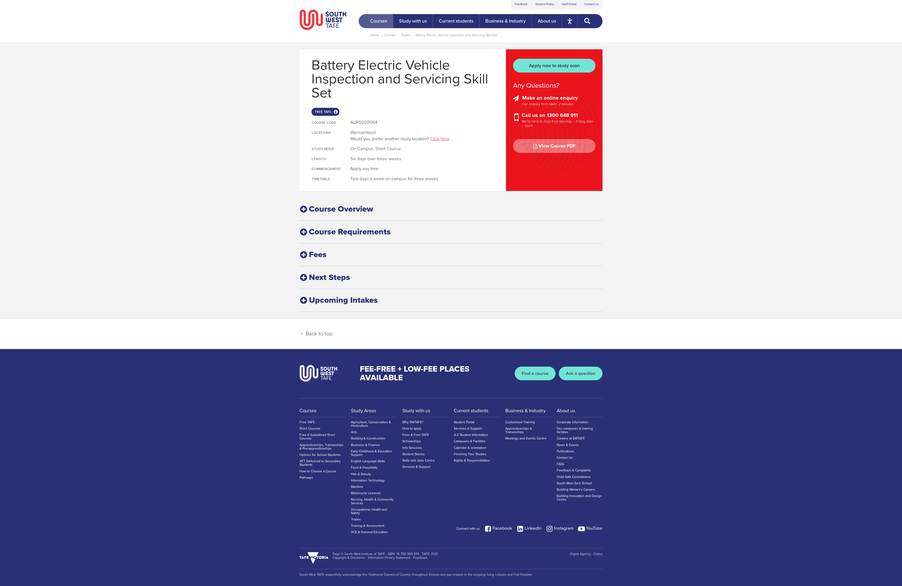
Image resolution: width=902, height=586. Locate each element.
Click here (440, 138)
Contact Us (591, 4)
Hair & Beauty (361, 474)
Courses (390, 35)
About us (566, 411)
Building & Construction (368, 438)
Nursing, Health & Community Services (372, 501)
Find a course (535, 373)
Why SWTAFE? (412, 422)
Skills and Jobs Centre (418, 460)
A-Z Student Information (471, 435)
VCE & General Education (369, 532)
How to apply (411, 429)
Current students (471, 411)
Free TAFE (307, 422)
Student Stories (413, 454)
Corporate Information (572, 422)
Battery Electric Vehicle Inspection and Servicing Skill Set (456, 35)
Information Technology (368, 480)
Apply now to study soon (554, 66)
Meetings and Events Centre (526, 438)
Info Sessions (412, 448)
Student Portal (544, 4)
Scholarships (411, 441)
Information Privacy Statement (389, 558)
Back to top (318, 333)
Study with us (416, 411)
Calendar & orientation (470, 448)
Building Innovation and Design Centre (579, 497)
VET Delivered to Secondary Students (320, 463)
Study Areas (363, 411)
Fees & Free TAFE (415, 435)
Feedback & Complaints (574, 470)
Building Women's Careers (576, 490)
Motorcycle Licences (366, 493)
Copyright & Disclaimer (349, 558)
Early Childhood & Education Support (371, 453)
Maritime (357, 487)
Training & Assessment (367, 526)
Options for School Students (320, 455)
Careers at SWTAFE (571, 438)
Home (374, 35)
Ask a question (580, 373)
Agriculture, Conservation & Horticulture (371, 424)
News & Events (568, 445)
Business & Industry (525, 411)
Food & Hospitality (364, 468)
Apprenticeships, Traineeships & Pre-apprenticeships (321, 446)
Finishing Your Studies (470, 454)
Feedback (521, 4)
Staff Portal (569, 4)
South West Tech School (574, 483)
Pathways (306, 478)
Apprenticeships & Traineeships (518, 430)
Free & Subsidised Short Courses (317, 436)
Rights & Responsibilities (472, 460)
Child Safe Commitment (573, 477)
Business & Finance (365, 445)
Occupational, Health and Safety (369, 511)
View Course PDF (557, 146)
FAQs (560, 464)
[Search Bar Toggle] (590, 21)
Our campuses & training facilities (575, 430)
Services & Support (416, 467)
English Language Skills (368, 461)
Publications (565, 451)
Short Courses (309, 429)
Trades (405, 35)
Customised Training (520, 422)
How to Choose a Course (317, 471)
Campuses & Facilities (470, 441)
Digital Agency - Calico (586, 554)
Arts (354, 432)
